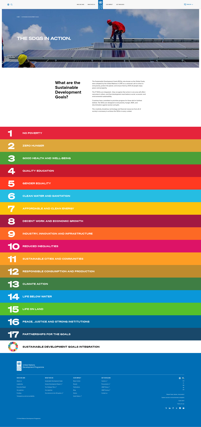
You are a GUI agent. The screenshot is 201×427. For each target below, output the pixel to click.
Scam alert (181, 401)
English (189, 4)
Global (8, 5)
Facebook (173, 408)
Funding (19, 393)
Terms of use (180, 404)
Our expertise (48, 390)
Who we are (80, 4)
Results (75, 384)
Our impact (109, 4)
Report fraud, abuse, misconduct (175, 394)
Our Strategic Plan (50, 387)
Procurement (105, 384)
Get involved (120, 4)
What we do (91, 4)
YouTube (183, 408)
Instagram (180, 408)
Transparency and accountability (25, 396)
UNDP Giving (105, 390)
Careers (103, 381)
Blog (74, 390)
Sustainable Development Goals (53, 381)
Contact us (104, 393)
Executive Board (21, 387)
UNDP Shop (104, 387)
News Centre (76, 381)
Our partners (20, 390)
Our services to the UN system (53, 393)
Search (12, 5)
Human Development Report (53, 384)
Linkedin (169, 408)
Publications (76, 387)
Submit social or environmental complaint (173, 397)
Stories (75, 393)
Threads (176, 408)
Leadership (20, 384)
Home (18, 16)
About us (19, 381)
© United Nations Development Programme (29, 418)
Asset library (76, 396)
